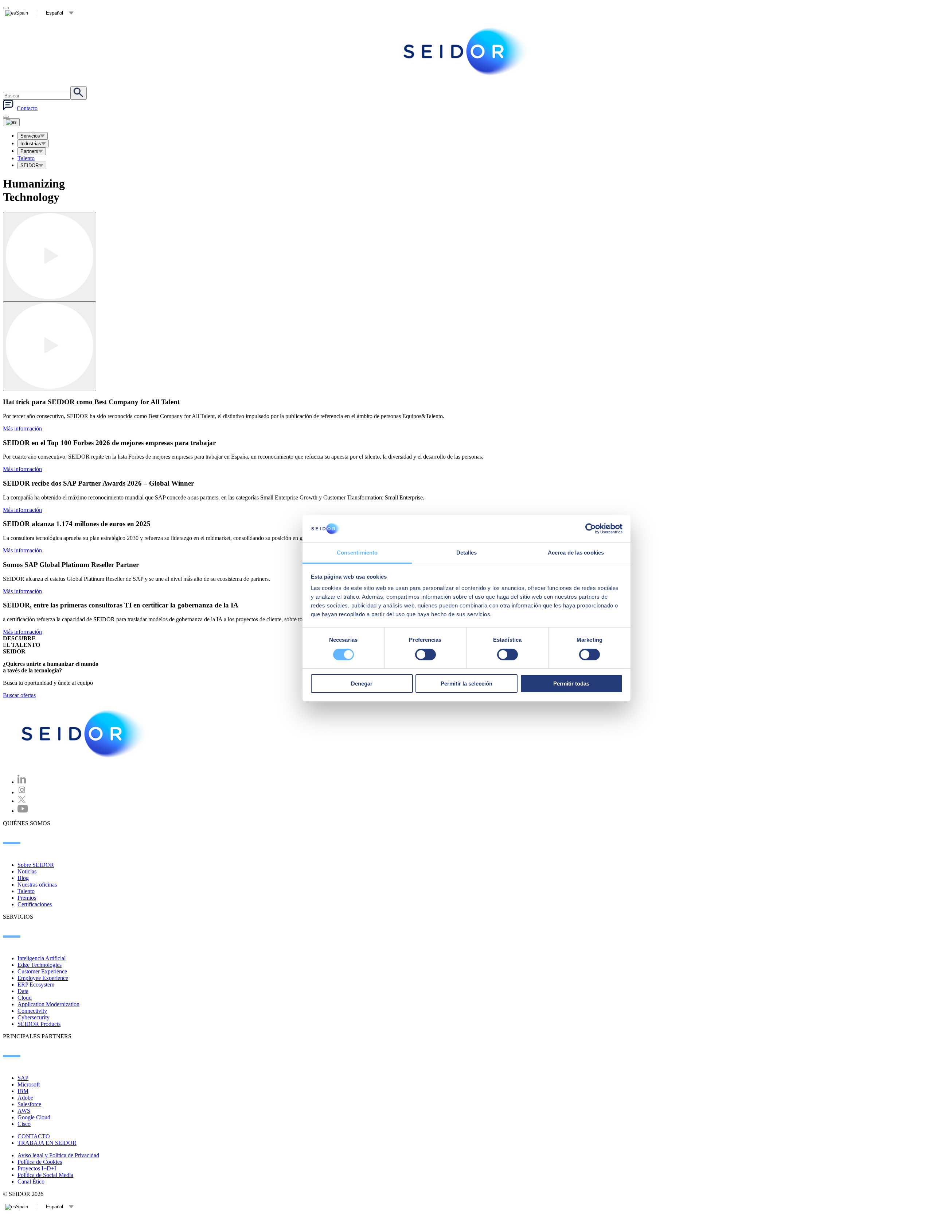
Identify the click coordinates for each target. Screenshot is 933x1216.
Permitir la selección (466, 683)
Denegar (361, 683)
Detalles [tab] (466, 552)
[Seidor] (84, 734)
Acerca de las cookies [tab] (576, 552)
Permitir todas (571, 683)
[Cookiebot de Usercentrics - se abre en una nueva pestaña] (590, 528)
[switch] (425, 654)
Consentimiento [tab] (357, 552)
